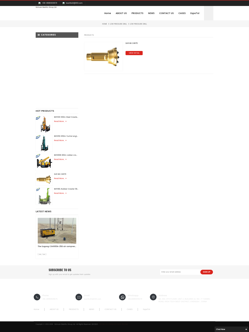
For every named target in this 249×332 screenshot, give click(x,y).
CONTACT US (166, 13)
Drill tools (42, 101)
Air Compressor (44, 57)
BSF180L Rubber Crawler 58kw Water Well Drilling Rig (66, 189)
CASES (182, 13)
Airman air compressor (48, 67)
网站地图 (125, 324)
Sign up (206, 272)
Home (107, 13)
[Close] (246, 48)
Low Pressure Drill (118, 24)
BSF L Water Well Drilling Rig (50, 77)
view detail (134, 53)
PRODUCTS (137, 13)
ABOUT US (121, 13)
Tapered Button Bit (45, 97)
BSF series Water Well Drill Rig (51, 72)
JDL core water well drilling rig (51, 83)
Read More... (59, 121)
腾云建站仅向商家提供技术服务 (110, 324)
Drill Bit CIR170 (60, 174)
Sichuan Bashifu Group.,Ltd (46, 7)
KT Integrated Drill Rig (47, 40)
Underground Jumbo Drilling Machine (54, 51)
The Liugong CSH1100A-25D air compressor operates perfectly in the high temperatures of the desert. (57, 246)
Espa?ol (194, 13)
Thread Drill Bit (43, 94)
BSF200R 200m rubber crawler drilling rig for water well (66, 155)
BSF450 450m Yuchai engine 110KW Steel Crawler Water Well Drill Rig (66, 136)
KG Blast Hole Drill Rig (47, 46)
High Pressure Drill (45, 90)
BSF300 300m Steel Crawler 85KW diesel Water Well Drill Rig (66, 117)
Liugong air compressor (48, 61)
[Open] (246, 34)
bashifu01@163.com (74, 3)
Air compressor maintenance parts (53, 64)
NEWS (151, 13)
